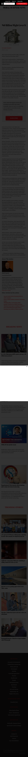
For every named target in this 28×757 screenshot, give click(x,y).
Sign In (14, 1)
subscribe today (22, 3)
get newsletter (9, 3)
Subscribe (20, 1)
